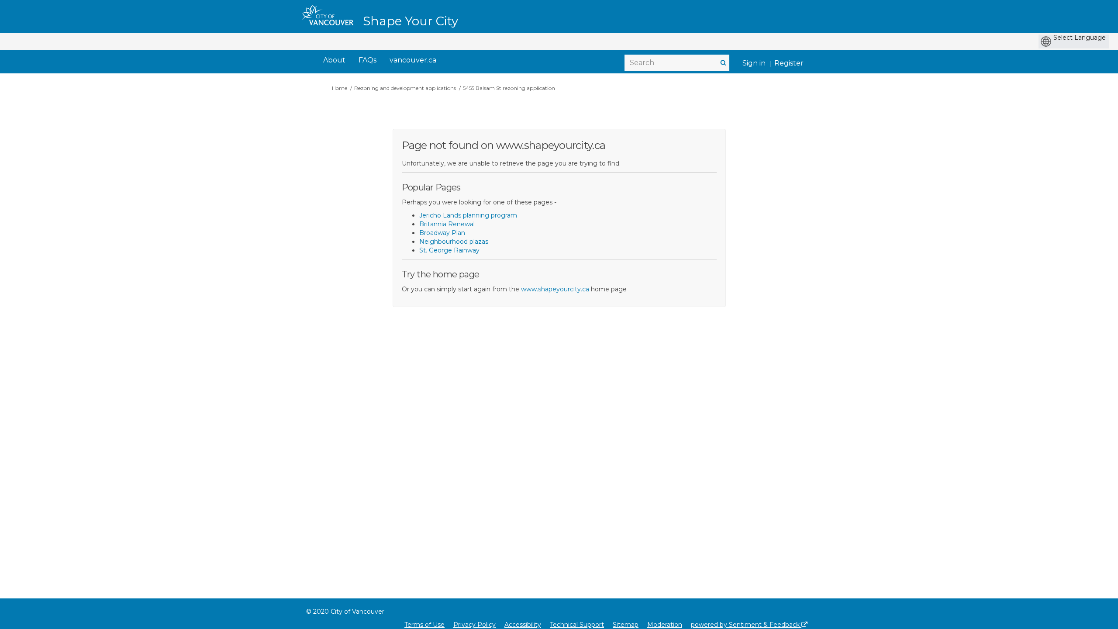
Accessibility (522, 625)
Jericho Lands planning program (468, 215)
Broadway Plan (442, 233)
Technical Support (577, 625)
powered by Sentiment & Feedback (746, 625)
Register (789, 63)
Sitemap (625, 625)
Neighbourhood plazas (453, 241)
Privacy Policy (474, 625)
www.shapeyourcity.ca (555, 289)
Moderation (664, 625)
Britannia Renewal (447, 224)
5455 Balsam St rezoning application (509, 88)
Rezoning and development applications (405, 88)
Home (339, 88)
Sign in (754, 63)
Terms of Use (424, 625)
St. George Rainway (449, 250)
